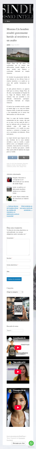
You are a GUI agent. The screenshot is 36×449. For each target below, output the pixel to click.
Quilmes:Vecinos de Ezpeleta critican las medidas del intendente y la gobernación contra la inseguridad (13, 211)
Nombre (9, 258)
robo (18, 166)
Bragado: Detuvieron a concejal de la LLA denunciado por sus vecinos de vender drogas (21, 181)
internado (18, 165)
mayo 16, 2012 (15, 45)
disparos (9, 165)
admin (8, 45)
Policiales (19, 163)
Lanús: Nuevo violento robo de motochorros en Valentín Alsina (21, 198)
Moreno (24, 165)
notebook (9, 166)
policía (14, 166)
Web (8, 271)
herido (14, 165)
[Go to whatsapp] (31, 443)
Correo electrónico (12, 265)
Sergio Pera (23, 166)
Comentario (10, 238)
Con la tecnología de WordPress (16, 436)
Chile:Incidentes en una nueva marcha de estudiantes (26, 208)
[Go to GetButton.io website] (31, 447)
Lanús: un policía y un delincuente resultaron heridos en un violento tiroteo (19, 190)
